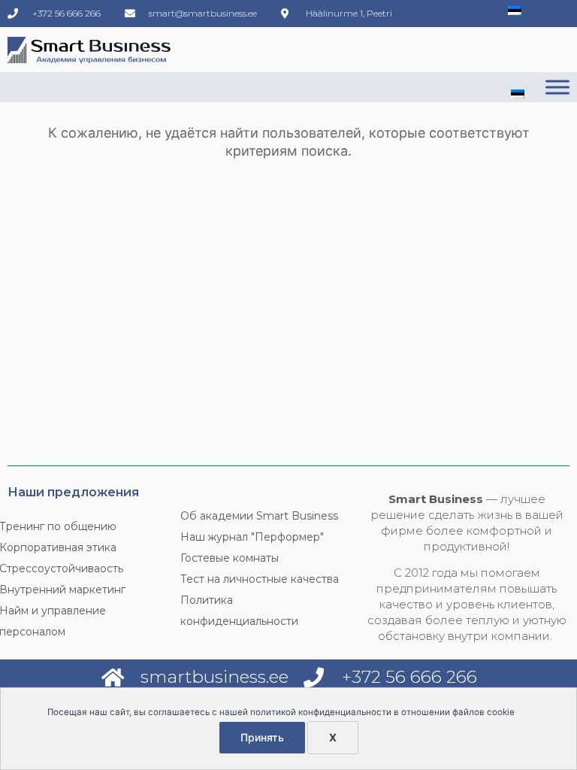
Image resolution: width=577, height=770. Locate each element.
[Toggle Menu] (557, 87)
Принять (262, 737)
